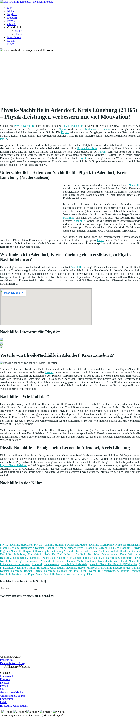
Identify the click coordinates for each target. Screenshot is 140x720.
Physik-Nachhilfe (24, 125)
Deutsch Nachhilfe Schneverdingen (55, 547)
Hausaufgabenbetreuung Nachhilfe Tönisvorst (61, 551)
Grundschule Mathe (11, 692)
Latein (11, 40)
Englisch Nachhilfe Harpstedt (17, 551)
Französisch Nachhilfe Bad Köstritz (50, 554)
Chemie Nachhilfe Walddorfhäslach (109, 551)
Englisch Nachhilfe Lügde (124, 547)
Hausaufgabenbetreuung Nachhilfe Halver (61, 567)
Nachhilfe (134, 185)
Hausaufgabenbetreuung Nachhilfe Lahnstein (59, 564)
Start (10, 7)
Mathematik (92, 129)
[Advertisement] (71, 77)
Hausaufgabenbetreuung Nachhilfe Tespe (24, 557)
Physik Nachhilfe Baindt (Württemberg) (115, 564)
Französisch (14, 37)
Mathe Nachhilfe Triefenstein (17, 547)
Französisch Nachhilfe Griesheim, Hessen (50, 561)
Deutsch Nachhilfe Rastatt (16, 570)
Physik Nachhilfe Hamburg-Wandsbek (56, 544)
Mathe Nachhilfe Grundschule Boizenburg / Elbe (64, 574)
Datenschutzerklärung (12, 663)
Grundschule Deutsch (12, 695)
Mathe (11, 11)
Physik (11, 20)
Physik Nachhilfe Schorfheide (115, 557)
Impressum (6, 659)
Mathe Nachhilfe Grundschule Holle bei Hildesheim (109, 544)
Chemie (11, 24)
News (10, 43)
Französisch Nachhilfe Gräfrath (18, 567)
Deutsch (12, 17)
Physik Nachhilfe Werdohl (92, 547)
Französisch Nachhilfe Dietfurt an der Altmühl (113, 567)
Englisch (12, 14)
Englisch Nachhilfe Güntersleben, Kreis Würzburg (108, 554)
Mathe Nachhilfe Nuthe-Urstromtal (97, 561)
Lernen (49, 372)
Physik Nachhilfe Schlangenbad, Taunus (104, 570)
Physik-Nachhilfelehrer (13, 465)
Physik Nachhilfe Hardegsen (16, 544)
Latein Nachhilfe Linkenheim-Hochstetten (72, 557)
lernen (3, 138)
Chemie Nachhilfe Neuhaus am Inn (56, 570)
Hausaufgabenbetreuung (14, 705)
